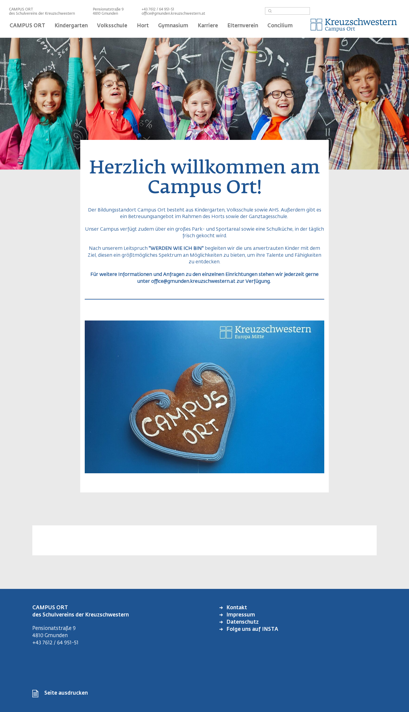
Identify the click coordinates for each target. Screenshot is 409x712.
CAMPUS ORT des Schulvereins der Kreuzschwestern (42, 12)
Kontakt (236, 607)
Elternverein (242, 25)
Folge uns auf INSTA (251, 629)
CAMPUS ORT (27, 25)
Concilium (280, 25)
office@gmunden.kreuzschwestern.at (173, 14)
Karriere (208, 25)
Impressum (240, 615)
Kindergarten (71, 25)
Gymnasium (173, 25)
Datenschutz (242, 622)
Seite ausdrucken (66, 693)
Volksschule (112, 25)
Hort (143, 25)
